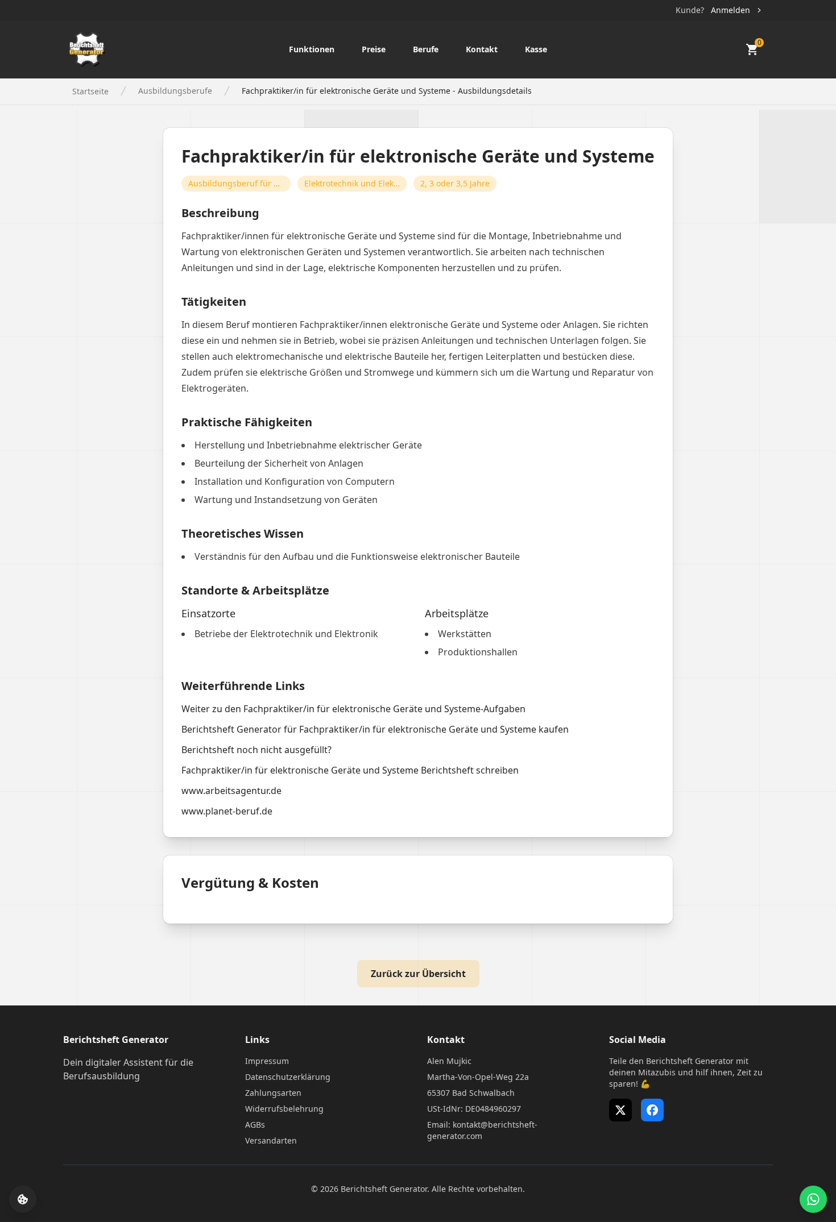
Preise (374, 49)
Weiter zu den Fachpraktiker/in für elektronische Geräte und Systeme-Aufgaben (353, 709)
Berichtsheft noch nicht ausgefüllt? (256, 749)
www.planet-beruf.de (226, 811)
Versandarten (271, 1140)
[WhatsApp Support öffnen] (813, 1199)
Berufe (425, 49)
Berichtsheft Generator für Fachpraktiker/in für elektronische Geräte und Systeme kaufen (375, 729)
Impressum (267, 1060)
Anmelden (730, 10)
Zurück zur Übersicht (418, 973)
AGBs (255, 1124)
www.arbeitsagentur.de (231, 790)
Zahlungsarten (273, 1092)
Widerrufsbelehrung (284, 1108)
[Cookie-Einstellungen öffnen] (22, 1199)
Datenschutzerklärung (287, 1076)
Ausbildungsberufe (175, 90)
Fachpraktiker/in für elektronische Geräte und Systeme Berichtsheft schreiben (350, 770)
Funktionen (311, 49)
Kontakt (482, 49)
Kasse (536, 49)
